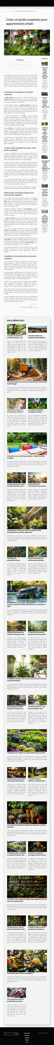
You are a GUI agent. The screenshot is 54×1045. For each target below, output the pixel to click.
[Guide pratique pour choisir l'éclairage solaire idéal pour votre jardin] (16, 772)
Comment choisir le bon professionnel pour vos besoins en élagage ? (15, 337)
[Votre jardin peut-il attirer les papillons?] (27, 961)
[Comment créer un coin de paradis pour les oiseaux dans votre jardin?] (45, 64)
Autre (27, 1042)
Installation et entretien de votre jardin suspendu (20, 69)
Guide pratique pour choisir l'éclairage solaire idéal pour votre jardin (16, 781)
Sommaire (21, 60)
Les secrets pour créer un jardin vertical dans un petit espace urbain (16, 929)
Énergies (27, 1039)
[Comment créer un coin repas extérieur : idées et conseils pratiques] (27, 444)
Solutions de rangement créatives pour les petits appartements (46, 102)
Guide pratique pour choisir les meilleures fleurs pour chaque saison (16, 486)
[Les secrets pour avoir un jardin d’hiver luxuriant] (16, 993)
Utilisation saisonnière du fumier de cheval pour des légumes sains (15, 634)
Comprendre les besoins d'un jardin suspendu (20, 63)
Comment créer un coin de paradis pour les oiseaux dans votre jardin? (45, 73)
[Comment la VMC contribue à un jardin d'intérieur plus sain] (16, 847)
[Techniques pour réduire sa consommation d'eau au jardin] (27, 740)
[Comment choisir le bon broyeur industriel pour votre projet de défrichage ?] (27, 369)
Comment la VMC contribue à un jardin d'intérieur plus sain (16, 855)
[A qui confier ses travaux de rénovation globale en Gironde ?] (45, 211)
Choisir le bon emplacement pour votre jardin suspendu (20, 65)
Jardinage (11, 11)
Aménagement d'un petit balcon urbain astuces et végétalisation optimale (46, 165)
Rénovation (27, 1035)
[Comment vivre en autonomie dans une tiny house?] (45, 185)
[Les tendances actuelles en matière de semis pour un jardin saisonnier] (27, 813)
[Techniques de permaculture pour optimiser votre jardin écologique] (16, 552)
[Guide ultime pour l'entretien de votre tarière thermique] (37, 478)
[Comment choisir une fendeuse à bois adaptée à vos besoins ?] (37, 329)
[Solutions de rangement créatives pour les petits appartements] (45, 94)
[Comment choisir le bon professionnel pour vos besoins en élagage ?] (16, 329)
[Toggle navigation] (4, 3)
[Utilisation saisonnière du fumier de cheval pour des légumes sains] (16, 626)
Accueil (5, 11)
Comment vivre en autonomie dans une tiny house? (45, 192)
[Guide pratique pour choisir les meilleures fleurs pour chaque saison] (16, 478)
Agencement (27, 1033)
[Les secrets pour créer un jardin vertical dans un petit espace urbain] (16, 921)
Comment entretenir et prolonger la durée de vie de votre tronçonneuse (37, 855)
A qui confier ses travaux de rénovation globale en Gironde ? (45, 218)
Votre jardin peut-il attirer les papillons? (20, 973)
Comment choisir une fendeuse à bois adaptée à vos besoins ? (36, 337)
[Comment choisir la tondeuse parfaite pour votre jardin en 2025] (27, 592)
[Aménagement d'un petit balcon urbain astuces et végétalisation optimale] (45, 157)
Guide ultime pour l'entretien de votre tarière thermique (37, 486)
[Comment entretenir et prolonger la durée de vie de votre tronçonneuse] (37, 847)
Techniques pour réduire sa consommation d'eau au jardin (26, 753)
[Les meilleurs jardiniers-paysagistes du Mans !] (37, 403)
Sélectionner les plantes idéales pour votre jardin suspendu (20, 67)
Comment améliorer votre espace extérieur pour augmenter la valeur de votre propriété (45, 134)
